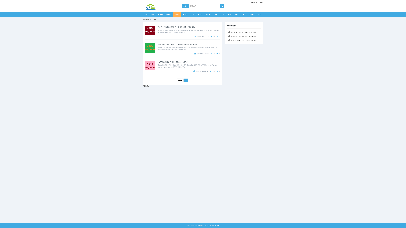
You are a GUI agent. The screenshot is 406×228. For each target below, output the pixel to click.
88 (214, 36)
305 (214, 71)
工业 (222, 15)
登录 (261, 3)
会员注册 (254, 3)
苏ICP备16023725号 (213, 225)
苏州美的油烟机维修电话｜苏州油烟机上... (244, 36)
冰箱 (192, 15)
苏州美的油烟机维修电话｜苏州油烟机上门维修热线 (177, 27)
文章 (185, 6)
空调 (152, 15)
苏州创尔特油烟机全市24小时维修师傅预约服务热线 (177, 44)
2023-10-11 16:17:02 (202, 71)
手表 (242, 15)
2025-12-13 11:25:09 (203, 36)
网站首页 (146, 19)
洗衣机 (185, 15)
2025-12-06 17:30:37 (203, 54)
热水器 (160, 15)
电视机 (200, 15)
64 (214, 54)
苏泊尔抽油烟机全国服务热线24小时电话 (173, 62)
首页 (146, 15)
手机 (236, 15)
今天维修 (197, 225)
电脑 (229, 15)
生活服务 (251, 15)
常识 (259, 15)
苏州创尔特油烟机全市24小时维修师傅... (243, 40)
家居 (215, 15)
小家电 (208, 15)
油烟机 (177, 15)
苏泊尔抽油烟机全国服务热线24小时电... (243, 32)
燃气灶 (168, 15)
